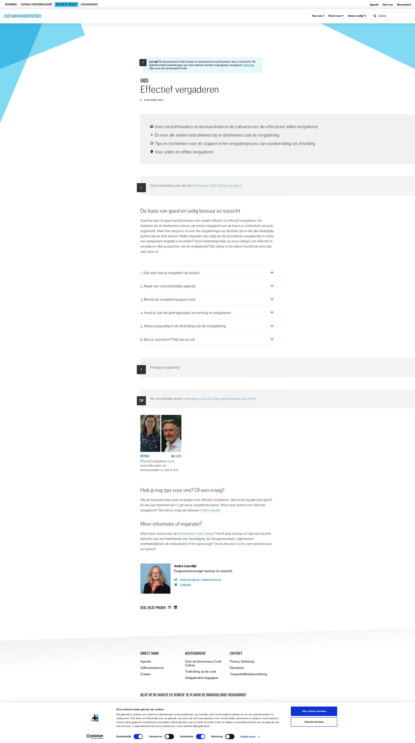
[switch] (169, 736)
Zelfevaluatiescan (152, 668)
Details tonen (247, 736)
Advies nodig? (356, 15)
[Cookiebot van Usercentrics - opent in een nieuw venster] (95, 736)
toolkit (241, 544)
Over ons (388, 4)
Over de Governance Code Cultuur (203, 663)
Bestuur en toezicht (66, 4)
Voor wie (317, 15)
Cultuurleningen (89, 4)
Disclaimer (237, 668)
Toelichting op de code (200, 671)
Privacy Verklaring (242, 661)
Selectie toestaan (314, 721)
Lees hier (248, 65)
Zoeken (145, 674)
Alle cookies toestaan (314, 711)
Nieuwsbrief (404, 4)
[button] (207, 272)
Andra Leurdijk (210, 510)
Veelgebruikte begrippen (201, 678)
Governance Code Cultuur (196, 534)
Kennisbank (11, 4)
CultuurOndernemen (22, 16)
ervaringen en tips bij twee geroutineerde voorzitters (219, 399)
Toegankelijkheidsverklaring (248, 674)
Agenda (374, 4)
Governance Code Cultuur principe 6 (216, 185)
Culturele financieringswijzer (36, 4)
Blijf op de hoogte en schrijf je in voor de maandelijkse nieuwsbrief (193, 695)
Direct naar (335, 15)
